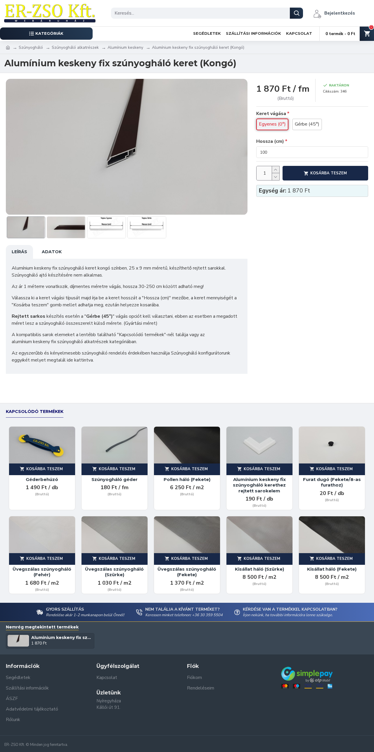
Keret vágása (271, 113)
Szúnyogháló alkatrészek (75, 47)
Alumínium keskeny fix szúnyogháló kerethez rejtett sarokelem (259, 485)
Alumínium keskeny (125, 47)
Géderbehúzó (42, 479)
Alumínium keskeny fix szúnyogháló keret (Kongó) (62, 637)
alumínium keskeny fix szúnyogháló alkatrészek (60, 341)
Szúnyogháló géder (114, 479)
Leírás (19, 251)
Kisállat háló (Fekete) (331, 569)
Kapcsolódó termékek (34, 411)
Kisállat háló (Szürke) (259, 569)
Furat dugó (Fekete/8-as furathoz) (332, 482)
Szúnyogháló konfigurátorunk (200, 353)
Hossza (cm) (270, 141)
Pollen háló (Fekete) (187, 479)
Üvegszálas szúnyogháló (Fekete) (186, 572)
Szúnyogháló (31, 47)
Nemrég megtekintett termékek (42, 627)
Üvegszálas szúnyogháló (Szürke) (114, 572)
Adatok (52, 251)
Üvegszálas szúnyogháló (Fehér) (42, 572)
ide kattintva (80, 360)
